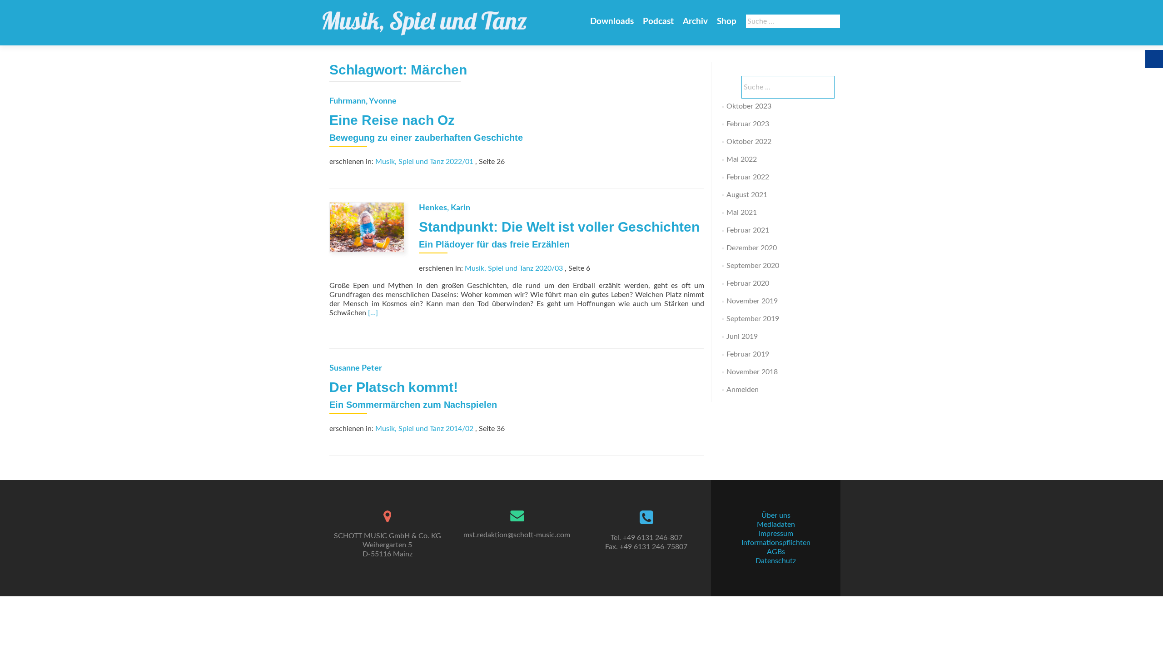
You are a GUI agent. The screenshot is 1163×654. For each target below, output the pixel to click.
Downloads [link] (612, 21)
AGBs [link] (776, 551)
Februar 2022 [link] (747, 177)
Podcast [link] (658, 21)
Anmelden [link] (742, 389)
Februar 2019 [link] (747, 354)
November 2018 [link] (752, 372)
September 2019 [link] (752, 318)
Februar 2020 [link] (747, 283)
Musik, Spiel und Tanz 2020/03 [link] (514, 268)
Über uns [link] (775, 515)
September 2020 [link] (752, 265)
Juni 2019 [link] (742, 336)
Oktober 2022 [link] (748, 141)
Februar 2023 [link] (747, 124)
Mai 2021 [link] (741, 212)
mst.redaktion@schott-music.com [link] (516, 535)
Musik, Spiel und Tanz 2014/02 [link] (424, 428)
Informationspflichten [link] (775, 542)
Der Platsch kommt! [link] (393, 387)
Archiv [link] (695, 21)
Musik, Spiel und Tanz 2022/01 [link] (424, 161)
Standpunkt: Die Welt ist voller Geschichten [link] (559, 226)
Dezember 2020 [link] (751, 248)
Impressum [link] (776, 533)
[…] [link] (373, 313)
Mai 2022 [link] (741, 159)
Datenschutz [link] (775, 561)
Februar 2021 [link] (747, 230)
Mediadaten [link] (776, 524)
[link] (425, 19)
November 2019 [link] (752, 301)
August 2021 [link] (746, 194)
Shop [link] (726, 21)
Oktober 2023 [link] (748, 106)
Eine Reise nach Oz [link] (392, 120)
